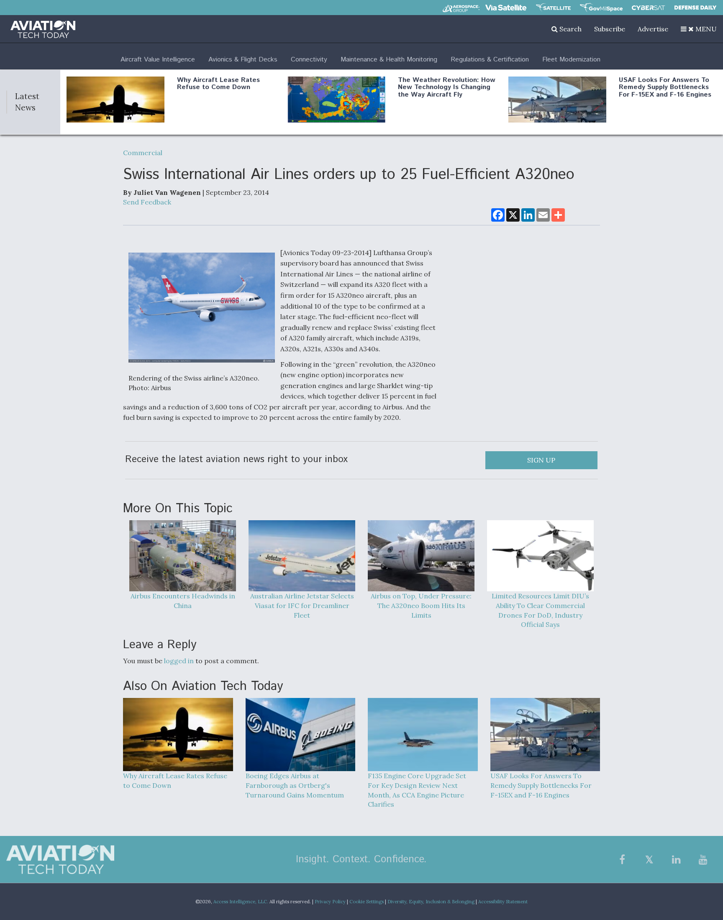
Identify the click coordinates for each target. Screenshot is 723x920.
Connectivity (309, 59)
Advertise (653, 29)
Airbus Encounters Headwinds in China (183, 601)
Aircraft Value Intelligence (157, 59)
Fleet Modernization (571, 59)
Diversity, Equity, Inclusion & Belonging (430, 902)
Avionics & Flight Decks (242, 59)
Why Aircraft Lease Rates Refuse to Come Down (218, 83)
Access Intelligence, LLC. (240, 902)
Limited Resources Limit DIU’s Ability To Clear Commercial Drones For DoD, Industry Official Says (540, 610)
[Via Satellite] (505, 7)
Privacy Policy (330, 902)
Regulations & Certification (490, 59)
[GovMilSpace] (601, 7)
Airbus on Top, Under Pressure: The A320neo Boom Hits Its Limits (421, 605)
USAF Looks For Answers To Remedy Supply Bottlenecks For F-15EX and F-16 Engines (665, 87)
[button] (698, 29)
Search (570, 29)
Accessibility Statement (503, 902)
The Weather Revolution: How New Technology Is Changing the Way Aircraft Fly (446, 87)
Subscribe (609, 29)
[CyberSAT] (648, 7)
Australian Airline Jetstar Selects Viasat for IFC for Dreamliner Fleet (302, 605)
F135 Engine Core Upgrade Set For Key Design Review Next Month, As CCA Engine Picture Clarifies (417, 790)
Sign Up (541, 460)
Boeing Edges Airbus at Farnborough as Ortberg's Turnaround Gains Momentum (295, 785)
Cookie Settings (366, 902)
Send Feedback (147, 202)
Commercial (142, 152)
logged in (179, 661)
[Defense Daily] (695, 7)
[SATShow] (553, 7)
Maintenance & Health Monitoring (389, 59)
